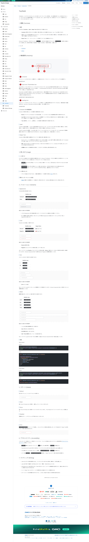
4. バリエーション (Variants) (76, 22)
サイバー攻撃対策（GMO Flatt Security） (51, 517)
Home (15, 5)
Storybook (23, 48)
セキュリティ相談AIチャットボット (57, 516)
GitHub (22, 50)
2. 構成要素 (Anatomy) (75, 19)
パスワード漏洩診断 (43, 516)
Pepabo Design (5, 3)
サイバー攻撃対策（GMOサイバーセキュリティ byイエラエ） (38, 517)
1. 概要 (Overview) (75, 17)
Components (24, 5)
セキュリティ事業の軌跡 (64, 517)
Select (51, 173)
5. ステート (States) (75, 24)
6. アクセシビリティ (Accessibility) (77, 26)
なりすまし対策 (58, 517)
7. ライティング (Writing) (76, 28)
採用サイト (55, 502)
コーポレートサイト (49, 502)
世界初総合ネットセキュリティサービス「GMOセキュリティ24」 (32, 516)
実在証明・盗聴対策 (27, 517)
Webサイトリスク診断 (49, 516)
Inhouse (2, 6)
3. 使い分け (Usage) (75, 20)
